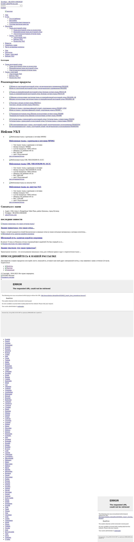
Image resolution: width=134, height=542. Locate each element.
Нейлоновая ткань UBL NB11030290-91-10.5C (30, 164)
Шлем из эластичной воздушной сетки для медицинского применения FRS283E (38, 88)
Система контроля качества (19, 24)
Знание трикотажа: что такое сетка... (17, 228)
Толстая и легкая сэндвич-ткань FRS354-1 (24, 105)
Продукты (8, 26)
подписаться (5, 263)
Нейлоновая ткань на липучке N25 (25, 187)
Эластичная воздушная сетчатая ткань (27, 34)
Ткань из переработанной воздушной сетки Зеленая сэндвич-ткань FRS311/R (36, 94)
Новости (8, 43)
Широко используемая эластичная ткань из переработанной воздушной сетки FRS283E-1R (41, 99)
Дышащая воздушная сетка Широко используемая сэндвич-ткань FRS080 (35, 115)
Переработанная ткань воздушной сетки (27, 32)
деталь (22, 156)
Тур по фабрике (14, 18)
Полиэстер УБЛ (19, 41)
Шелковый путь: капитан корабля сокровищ (21, 238)
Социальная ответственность (19, 22)
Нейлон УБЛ (18, 39)
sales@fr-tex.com (11, 215)
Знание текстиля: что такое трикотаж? (18, 248)
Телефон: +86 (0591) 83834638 (11, 2)
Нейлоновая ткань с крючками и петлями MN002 (32, 141)
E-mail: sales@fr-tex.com (9, 4)
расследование (14, 156)
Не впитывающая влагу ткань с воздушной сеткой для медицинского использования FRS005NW (44, 126)
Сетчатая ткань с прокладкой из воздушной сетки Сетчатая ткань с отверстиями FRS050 (41, 121)
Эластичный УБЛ (19, 37)
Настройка (13, 20)
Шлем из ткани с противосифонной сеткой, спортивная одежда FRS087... (35, 110)
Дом (6, 15)
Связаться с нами (11, 45)
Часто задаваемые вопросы (14, 47)
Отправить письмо (7, 277)
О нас (7, 17)
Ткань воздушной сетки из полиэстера (27, 30)
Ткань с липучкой (15, 35)
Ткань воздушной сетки (17, 28)
